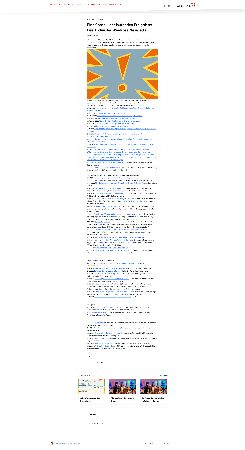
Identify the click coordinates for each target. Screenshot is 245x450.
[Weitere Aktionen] (157, 19)
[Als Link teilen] (102, 362)
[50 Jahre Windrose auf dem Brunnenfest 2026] (91, 386)
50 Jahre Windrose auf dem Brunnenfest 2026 (90, 399)
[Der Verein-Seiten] (60, 4)
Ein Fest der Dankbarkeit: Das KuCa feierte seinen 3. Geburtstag (153, 399)
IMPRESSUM (168, 443)
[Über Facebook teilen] (88, 362)
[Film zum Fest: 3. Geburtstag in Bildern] (122, 386)
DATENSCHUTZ (150, 443)
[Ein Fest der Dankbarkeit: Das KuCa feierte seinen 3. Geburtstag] (153, 386)
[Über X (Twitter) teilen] (93, 362)
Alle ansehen (163, 375)
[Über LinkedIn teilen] (97, 362)
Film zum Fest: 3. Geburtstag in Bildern (122, 399)
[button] (169, 5)
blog (88, 356)
